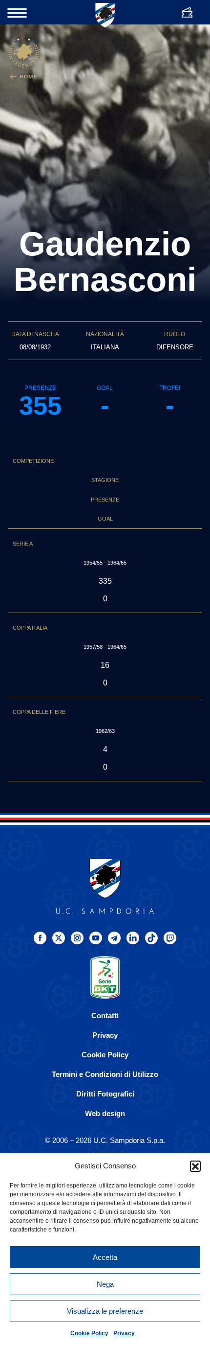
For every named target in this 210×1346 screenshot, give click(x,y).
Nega (105, 1284)
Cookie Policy (89, 1333)
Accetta (105, 1257)
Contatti (105, 1015)
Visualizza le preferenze (105, 1311)
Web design (105, 1113)
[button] (195, 1166)
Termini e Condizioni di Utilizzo (105, 1074)
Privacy (124, 1333)
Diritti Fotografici (105, 1094)
